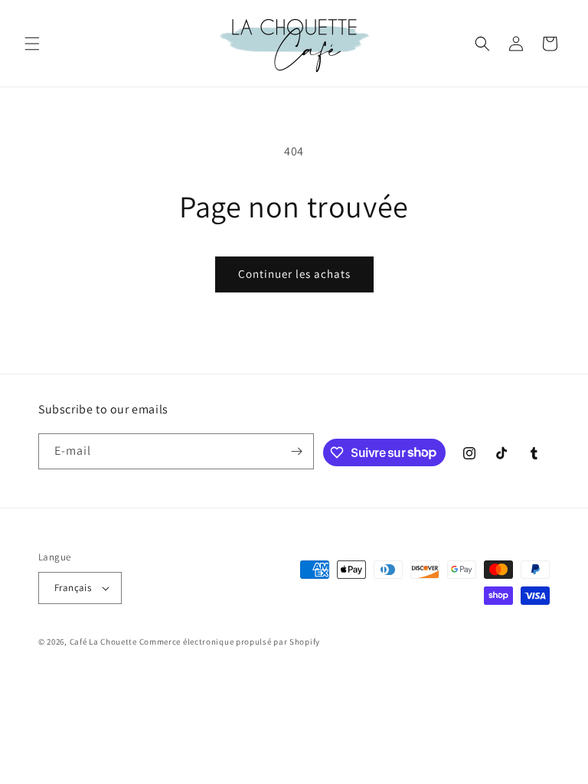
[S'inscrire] (296, 451)
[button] (32, 43)
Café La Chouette (103, 641)
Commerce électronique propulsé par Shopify (229, 641)
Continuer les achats (294, 273)
